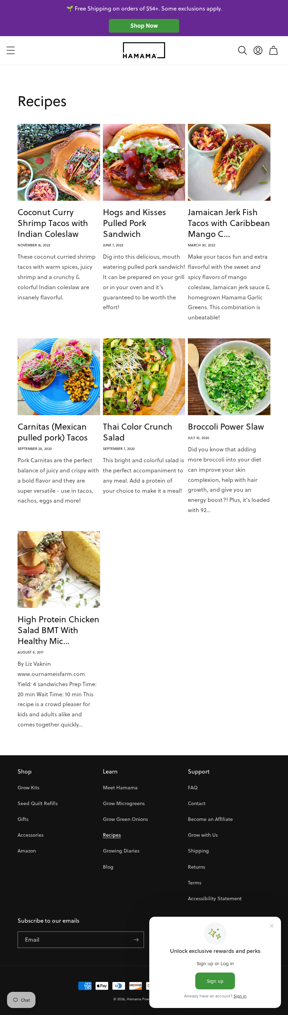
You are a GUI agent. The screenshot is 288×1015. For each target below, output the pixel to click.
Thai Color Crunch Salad (137, 432)
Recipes (112, 834)
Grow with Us (203, 834)
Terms (194, 882)
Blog (108, 866)
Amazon (27, 850)
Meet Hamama (120, 787)
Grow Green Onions (125, 819)
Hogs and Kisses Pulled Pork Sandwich (134, 223)
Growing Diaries (121, 850)
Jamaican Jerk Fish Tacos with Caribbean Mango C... (229, 223)
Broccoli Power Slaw (226, 426)
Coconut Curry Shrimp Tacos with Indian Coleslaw (53, 223)
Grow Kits (28, 787)
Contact (196, 803)
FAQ (193, 787)
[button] (10, 50)
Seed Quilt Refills (38, 803)
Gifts (23, 819)
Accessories (31, 834)
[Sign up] (136, 939)
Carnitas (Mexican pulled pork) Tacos (53, 432)
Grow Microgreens (124, 803)
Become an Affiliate (210, 819)
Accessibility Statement (215, 898)
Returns (196, 866)
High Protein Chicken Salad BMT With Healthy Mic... (58, 630)
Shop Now (144, 25)
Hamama (134, 998)
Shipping (198, 850)
